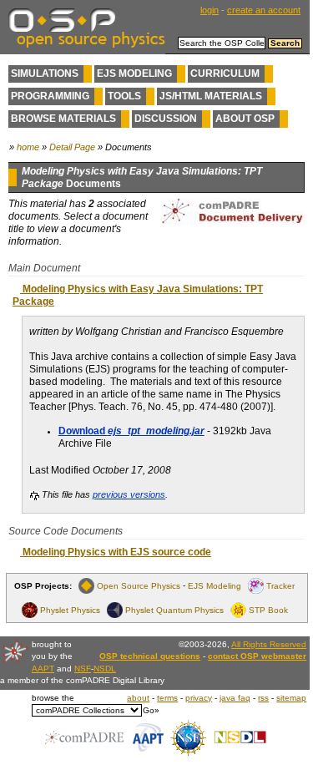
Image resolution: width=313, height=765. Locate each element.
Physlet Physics (70, 610)
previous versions (129, 494)
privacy (198, 697)
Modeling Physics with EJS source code (115, 552)
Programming (50, 96)
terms (167, 697)
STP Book (268, 610)
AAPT (43, 668)
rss (263, 697)
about (138, 697)
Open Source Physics (138, 585)
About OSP (245, 119)
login (209, 10)
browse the (53, 697)
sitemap (291, 697)
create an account (263, 10)
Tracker (280, 585)
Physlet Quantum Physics (174, 610)
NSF (82, 668)
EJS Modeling (134, 73)
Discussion (165, 119)
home (28, 147)
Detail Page (72, 147)
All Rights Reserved (268, 644)
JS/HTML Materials (210, 96)
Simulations (44, 73)
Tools (124, 96)
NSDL (104, 668)
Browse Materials (63, 119)
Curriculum (225, 73)
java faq (235, 697)
